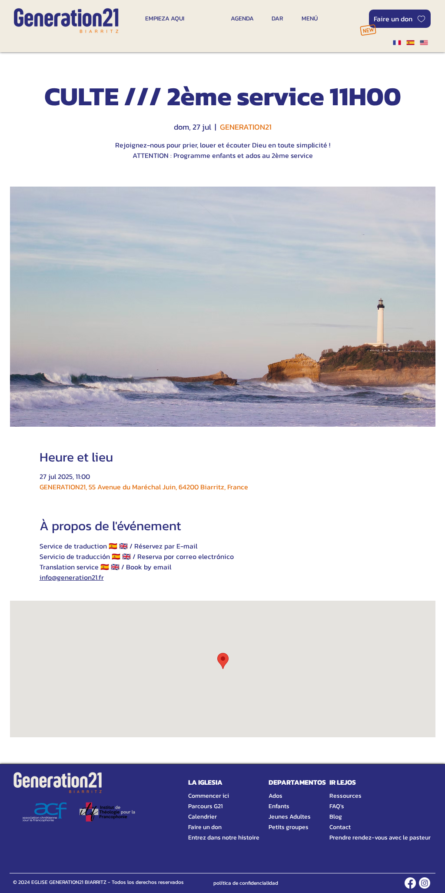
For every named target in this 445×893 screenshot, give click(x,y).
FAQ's (336, 806)
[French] (396, 42)
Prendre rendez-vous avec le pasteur (370, 837)
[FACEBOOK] (410, 883)
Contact (340, 827)
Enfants (279, 806)
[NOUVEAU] (368, 30)
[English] (424, 42)
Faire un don (205, 827)
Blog (335, 816)
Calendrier (202, 816)
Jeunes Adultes (290, 816)
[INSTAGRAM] (424, 883)
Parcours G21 (205, 806)
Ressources (345, 795)
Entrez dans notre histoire (213, 837)
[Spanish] (410, 42)
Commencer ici (208, 795)
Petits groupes (289, 827)
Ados (275, 795)
